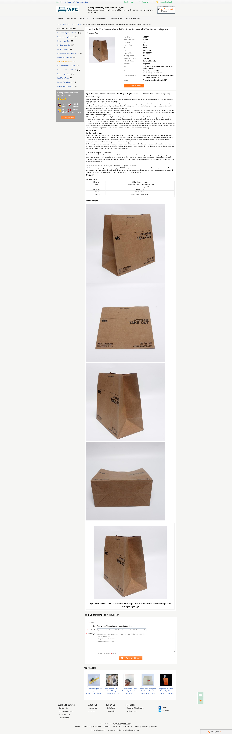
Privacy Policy (64, 714)
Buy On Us (110, 705)
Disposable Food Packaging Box (68, 53)
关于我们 (145, 726)
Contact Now (69, 117)
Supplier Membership (136, 708)
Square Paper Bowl (64, 74)
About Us (84, 18)
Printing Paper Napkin (64, 82)
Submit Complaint (66, 711)
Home (60, 18)
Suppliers (97, 726)
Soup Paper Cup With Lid (65, 37)
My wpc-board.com (80, 2)
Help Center (64, 718)
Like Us (164, 707)
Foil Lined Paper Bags (72, 24)
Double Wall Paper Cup (65, 86)
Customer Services (66, 705)
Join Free (67, 2)
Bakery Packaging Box (65, 57)
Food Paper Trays (63, 78)
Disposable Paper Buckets (66, 66)
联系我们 (154, 726)
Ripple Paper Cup (63, 49)
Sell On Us (130, 705)
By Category (111, 708)
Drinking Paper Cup (64, 45)
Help (137, 726)
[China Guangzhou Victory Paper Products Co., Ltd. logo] (69, 12)
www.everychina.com (122, 724)
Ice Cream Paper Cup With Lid (67, 33)
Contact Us (116, 18)
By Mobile (111, 711)
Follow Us (165, 710)
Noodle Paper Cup (63, 41)
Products (71, 18)
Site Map (107, 726)
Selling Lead (132, 711)
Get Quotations (133, 18)
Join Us (92, 711)
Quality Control (99, 18)
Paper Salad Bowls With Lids (67, 70)
